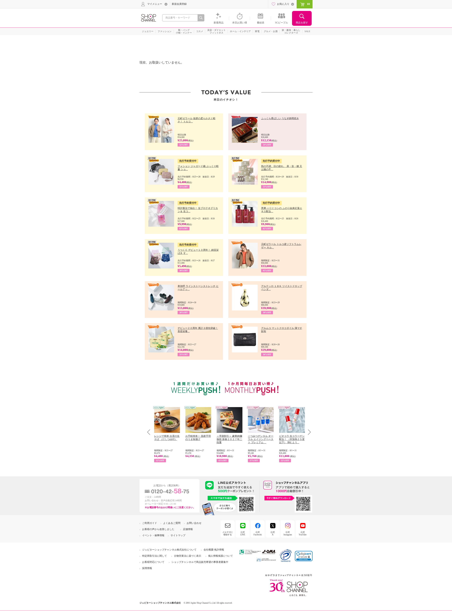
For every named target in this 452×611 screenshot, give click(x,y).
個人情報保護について (220, 556)
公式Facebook (258, 533)
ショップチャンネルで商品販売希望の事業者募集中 (199, 562)
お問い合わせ (194, 523)
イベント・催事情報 (153, 535)
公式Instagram (288, 533)
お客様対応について (153, 562)
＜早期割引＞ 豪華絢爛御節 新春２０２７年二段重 (229, 439)
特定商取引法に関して (154, 556)
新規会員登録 (179, 4)
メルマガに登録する (227, 533)
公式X (272, 533)
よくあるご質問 (171, 523)
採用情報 (147, 568)
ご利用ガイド (149, 523)
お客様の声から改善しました (158, 529)
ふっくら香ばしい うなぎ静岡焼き (280, 118)
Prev (150, 432)
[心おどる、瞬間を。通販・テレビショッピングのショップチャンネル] (148, 17)
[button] (304, 556)
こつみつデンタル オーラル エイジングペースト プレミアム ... (260, 439)
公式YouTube (303, 533)
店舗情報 (188, 529)
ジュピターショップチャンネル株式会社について (169, 549)
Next (308, 432)
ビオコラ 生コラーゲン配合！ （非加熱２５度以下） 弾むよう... (292, 439)
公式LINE (242, 533)
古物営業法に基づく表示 (187, 556)
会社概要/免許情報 (214, 549)
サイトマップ (178, 535)
